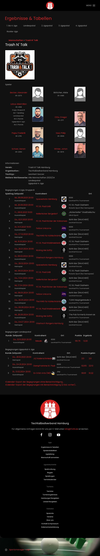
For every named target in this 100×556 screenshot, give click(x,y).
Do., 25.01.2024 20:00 (24, 248)
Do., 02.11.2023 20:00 (24, 219)
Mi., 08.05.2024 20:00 (24, 292)
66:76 (77, 340)
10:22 (91, 373)
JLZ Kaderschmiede (42, 358)
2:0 (82, 358)
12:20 (85, 340)
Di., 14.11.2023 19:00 (23, 226)
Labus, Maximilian (18, 104)
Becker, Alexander (18, 92)
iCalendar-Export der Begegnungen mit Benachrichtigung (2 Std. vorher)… (40, 384)
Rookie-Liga (12, 31)
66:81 (83, 373)
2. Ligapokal (46, 25)
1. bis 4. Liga (12, 25)
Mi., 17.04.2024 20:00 (24, 285)
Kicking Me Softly (44, 250)
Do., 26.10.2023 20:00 (21, 357)
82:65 (84, 365)
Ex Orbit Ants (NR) (42, 373)
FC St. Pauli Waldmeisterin (48, 243)
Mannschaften (16, 40)
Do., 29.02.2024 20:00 (24, 263)
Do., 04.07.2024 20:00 (25, 321)
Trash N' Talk (31, 40)
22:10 (91, 365)
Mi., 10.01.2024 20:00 (24, 241)
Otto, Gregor (61, 117)
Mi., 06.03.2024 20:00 (24, 270)
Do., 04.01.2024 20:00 (22, 364)
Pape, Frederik (18, 133)
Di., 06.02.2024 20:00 (24, 256)
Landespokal (29, 25)
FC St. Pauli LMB (43, 206)
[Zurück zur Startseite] (50, 5)
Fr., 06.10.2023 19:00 (23, 212)
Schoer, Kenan (18, 148)
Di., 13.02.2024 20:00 (21, 371)
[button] (90, 5)
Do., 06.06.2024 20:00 (24, 307)
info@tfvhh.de (71, 429)
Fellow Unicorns (43, 228)
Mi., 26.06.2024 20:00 (24, 314)
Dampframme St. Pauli (44, 365)
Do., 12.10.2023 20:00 (22, 339)
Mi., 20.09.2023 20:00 (24, 204)
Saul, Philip (61, 133)
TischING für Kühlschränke (48, 235)
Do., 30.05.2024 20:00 (24, 300)
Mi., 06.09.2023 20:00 (24, 197)
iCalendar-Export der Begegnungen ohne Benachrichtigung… (34, 381)
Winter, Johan (60, 148)
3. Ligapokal (64, 25)
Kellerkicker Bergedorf (47, 213)
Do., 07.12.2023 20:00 (24, 234)
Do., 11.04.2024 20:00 (24, 278)
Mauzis (38, 340)
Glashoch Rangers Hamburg (49, 257)
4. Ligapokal (81, 25)
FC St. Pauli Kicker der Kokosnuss (51, 221)
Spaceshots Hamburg (46, 199)
